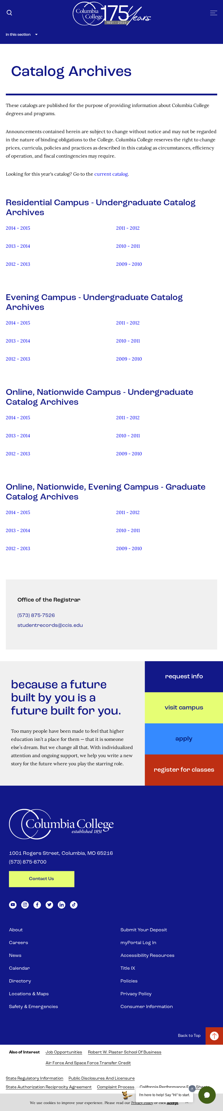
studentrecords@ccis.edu (50, 625)
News (15, 955)
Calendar (19, 968)
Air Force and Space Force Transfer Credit (88, 1063)
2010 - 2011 (128, 246)
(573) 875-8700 (27, 862)
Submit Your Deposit (144, 930)
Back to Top (189, 1036)
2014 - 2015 (18, 228)
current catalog (111, 174)
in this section (18, 35)
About (16, 930)
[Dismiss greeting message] (192, 1088)
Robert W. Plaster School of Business (124, 1052)
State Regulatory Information (34, 1078)
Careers (18, 943)
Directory (20, 981)
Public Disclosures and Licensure (102, 1078)
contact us (41, 879)
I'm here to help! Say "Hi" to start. (164, 1095)
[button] (207, 1095)
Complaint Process (115, 1087)
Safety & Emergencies (33, 1007)
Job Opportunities (64, 1052)
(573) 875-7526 (36, 615)
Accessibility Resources (148, 955)
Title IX (128, 968)
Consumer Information (147, 1007)
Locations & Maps (29, 994)
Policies (129, 981)
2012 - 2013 (18, 264)
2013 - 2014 (18, 246)
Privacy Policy (136, 994)
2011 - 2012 (128, 228)
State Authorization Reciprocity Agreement (49, 1087)
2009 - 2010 (129, 264)
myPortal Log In (138, 943)
